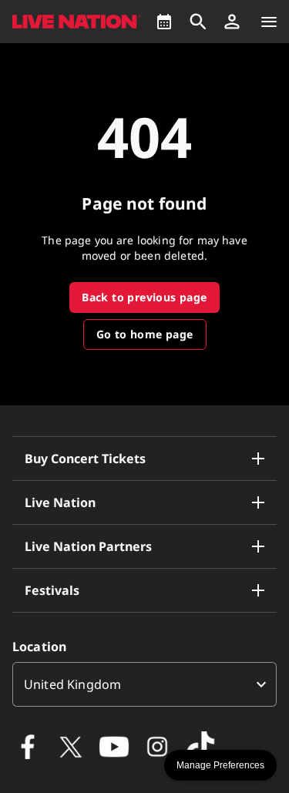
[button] (232, 21)
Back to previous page (144, 297)
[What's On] (164, 21)
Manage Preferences (220, 765)
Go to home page (144, 334)
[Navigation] (269, 21)
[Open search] (198, 21)
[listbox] (144, 684)
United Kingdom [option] (72, 684)
